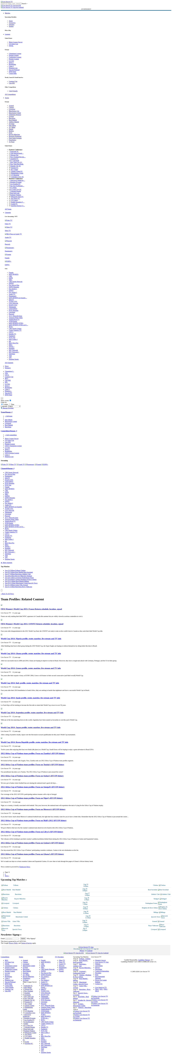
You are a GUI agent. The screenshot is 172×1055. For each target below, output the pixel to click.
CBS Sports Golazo (15, 328)
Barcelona (12, 118)
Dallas (26, 1023)
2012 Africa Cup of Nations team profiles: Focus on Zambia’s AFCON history (33, 753)
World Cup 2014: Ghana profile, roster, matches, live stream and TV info (31, 653)
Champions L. (9, 371)
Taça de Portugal (14, 70)
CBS (10, 276)
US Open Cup (13, 44)
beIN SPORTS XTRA (16, 323)
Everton (11, 116)
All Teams (8, 209)
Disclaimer (98, 969)
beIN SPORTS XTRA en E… (18, 325)
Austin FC (14, 204)
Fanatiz (11, 272)
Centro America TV (15, 330)
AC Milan (12, 127)
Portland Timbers (15, 195)
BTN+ (11, 327)
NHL (105, 989)
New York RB (28, 998)
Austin (27, 1042)
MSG (10, 345)
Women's (8, 368)
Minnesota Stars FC (17, 197)
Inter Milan (12, 125)
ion (10, 341)
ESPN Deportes (14, 287)
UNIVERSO (13, 309)
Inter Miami (28, 987)
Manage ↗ (8, 412)
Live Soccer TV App (102, 962)
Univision (12, 312)
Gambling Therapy (144, 960)
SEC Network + (14, 352)
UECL (7, 375)
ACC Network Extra (15, 316)
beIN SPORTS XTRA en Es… (15, 527)
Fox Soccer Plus (14, 285)
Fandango (12, 336)
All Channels (9, 363)
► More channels (6, 562)
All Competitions (10, 94)
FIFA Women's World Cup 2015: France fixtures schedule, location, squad (31, 609)
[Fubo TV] (4, 464)
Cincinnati (27, 995)
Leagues (7, 34)
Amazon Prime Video (16, 318)
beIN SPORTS (13, 274)
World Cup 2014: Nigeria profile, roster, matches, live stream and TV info (31, 639)
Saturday (11, 24)
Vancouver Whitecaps (27, 1015)
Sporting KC (29, 1043)
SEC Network (13, 350)
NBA (97, 989)
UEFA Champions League (13, 446)
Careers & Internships (102, 971)
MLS (6, 378)
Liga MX (12, 83)
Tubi (10, 356)
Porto (10, 133)
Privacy (97, 967)
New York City (29, 996)
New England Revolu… (18, 157)
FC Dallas (13, 187)
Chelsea (11, 107)
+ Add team (8, 416)
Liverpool (12, 109)
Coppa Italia (13, 73)
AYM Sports (13, 321)
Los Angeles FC (15, 184)
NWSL (11, 46)
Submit (23, 938)
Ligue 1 (11, 66)
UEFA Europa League (12, 453)
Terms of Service (26, 943)
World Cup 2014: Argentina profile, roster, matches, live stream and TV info (32, 713)
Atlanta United (29, 1005)
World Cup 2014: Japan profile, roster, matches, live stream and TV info (30, 727)
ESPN (11, 278)
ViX (10, 357)
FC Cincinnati (14, 160)
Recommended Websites (100, 977)
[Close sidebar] (1, 590)
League (5, 404)
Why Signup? (31, 938)
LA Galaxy (14, 200)
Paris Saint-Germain (15, 138)
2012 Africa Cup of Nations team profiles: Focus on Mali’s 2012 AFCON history (34, 820)
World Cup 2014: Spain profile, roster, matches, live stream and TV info (30, 698)
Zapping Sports (14, 359)
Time (12, 404)
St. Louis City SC (15, 189)
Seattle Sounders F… (17, 202)
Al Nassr (11, 142)
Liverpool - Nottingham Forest (79, 972)
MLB (97, 991)
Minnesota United (30, 1033)
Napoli (11, 129)
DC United (14, 169)
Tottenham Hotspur (15, 115)
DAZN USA (13, 305)
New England (28, 991)
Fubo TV (62, 962)
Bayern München (14, 134)
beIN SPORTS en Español (13, 507)
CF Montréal (15, 175)
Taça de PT (8, 393)
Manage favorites (8, 408)
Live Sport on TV (100, 987)
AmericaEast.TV (14, 319)
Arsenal (11, 105)
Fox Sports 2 (13, 292)
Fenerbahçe (12, 140)
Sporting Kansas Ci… (18, 206)
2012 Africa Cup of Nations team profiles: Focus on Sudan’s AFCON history (32, 776)
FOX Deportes (13, 310)
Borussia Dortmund (15, 136)
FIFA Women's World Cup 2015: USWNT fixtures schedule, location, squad (32, 624)
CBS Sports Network (15, 281)
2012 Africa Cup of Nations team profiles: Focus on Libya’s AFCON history (32, 832)
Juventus (11, 124)
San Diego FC (15, 198)
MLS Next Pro (13, 343)
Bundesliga (12, 64)
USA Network (13, 303)
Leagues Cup (13, 81)
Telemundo (12, 307)
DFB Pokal (12, 71)
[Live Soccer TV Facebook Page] (82, 1013)
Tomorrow (12, 23)
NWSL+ (11, 346)
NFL (101, 989)
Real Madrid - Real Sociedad (80, 961)
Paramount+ (13, 296)
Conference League (15, 57)
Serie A (11, 62)
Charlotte (27, 993)
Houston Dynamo (15, 182)
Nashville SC (14, 151)
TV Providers (59, 957)
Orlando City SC (15, 166)
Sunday (11, 26)
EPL (6, 382)
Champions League (15, 53)
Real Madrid (13, 120)
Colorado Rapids (15, 191)
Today (11, 21)
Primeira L (8, 391)
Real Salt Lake (14, 193)
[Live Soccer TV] (7, 2)
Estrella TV (12, 334)
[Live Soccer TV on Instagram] (82, 1020)
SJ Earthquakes (29, 1022)
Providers (98, 973)
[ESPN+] (45, 464)
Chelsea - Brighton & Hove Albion (82, 976)
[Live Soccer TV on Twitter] (82, 1016)
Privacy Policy (13, 943)
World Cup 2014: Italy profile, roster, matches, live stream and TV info (30, 683)
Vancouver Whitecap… (17, 180)
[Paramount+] (30, 464)
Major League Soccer (15, 42)
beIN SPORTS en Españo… (18, 298)
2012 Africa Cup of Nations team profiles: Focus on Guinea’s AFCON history (32, 843)
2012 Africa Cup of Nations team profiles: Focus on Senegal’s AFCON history (33, 787)
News (7, 366)
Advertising (99, 966)
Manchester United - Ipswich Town (80, 983)
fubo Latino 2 (13, 339)
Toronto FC (14, 168)
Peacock (11, 314)
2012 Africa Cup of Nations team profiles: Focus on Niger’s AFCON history (32, 798)
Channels (8, 212)
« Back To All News (7, 594)
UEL (6, 373)
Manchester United (15, 113)
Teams (7, 98)
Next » (7, 876)
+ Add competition (11, 435)
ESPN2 (11, 283)
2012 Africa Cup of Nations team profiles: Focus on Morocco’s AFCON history (33, 809)
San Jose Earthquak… (17, 186)
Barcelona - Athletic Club (80, 965)
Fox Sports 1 (13, 289)
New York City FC (16, 162)
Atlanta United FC (17, 171)
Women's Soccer (100, 960)
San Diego (28, 1034)
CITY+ (11, 332)
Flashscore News (24, 867)
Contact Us (98, 984)
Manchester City (14, 111)
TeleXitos (12, 354)
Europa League (14, 55)
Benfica (11, 131)
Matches (7, 13)
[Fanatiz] (38, 464)
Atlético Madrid (14, 122)
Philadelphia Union (17, 173)
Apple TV (12, 294)
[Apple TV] (21, 464)
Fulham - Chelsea (84, 959)
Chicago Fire (14, 155)
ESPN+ (11, 290)
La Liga (11, 61)
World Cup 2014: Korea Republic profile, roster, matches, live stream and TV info (34, 742)
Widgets (97, 964)
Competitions (5, 431)
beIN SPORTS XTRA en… (46, 1017)
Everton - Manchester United (79, 1005)
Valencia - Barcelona (84, 1007)
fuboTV (11, 300)
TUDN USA (13, 301)
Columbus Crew (30, 1013)
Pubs (96, 975)
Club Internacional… (16, 153)
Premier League (14, 59)
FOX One (12, 337)
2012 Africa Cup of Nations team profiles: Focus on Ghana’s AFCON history (32, 854)
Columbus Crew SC (17, 177)
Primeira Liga (13, 68)
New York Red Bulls (16, 164)
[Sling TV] (12, 464)
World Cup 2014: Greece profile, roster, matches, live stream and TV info (31, 668)
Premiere (11, 348)
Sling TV (62, 960)
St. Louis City (28, 1025)
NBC (10, 280)
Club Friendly (13, 91)
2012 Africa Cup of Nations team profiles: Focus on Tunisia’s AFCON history (32, 765)
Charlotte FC (14, 159)
